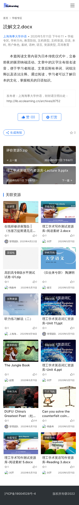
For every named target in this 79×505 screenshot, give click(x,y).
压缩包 (11, 252)
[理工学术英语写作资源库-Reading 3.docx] (58, 443)
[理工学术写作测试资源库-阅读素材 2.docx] (58, 212)
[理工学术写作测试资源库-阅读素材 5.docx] (20, 443)
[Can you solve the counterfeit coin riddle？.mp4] (58, 397)
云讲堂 (11, 206)
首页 (5, 18)
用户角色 (14, 44)
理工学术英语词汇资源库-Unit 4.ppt (58, 367)
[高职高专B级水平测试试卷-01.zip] (20, 258)
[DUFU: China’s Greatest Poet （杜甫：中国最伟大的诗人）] (20, 397)
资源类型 (50, 44)
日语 (68, 40)
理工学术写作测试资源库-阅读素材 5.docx (20, 460)
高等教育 (63, 44)
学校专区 (50, 206)
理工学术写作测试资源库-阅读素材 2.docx (58, 228)
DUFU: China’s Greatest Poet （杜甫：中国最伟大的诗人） (18, 413)
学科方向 (17, 40)
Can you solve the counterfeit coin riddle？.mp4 (56, 413)
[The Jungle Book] (20, 351)
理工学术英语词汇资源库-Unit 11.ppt (58, 321)
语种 (32, 44)
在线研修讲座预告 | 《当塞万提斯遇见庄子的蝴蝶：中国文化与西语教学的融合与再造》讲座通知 (20, 228)
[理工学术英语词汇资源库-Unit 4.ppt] (58, 351)
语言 (39, 44)
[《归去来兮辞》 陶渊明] (58, 258)
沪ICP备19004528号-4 (20, 493)
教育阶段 (30, 40)
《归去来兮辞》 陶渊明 (58, 273)
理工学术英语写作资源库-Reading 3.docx (58, 460)
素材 (24, 44)
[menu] (72, 5)
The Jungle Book (17, 365)
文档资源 (57, 40)
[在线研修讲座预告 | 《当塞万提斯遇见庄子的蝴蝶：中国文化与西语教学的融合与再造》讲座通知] (20, 212)
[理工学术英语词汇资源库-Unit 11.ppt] (58, 304)
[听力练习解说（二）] (20, 304)
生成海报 (15, 132)
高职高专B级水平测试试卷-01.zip (19, 275)
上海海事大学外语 (15, 36)
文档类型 (44, 40)
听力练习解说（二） (18, 319)
